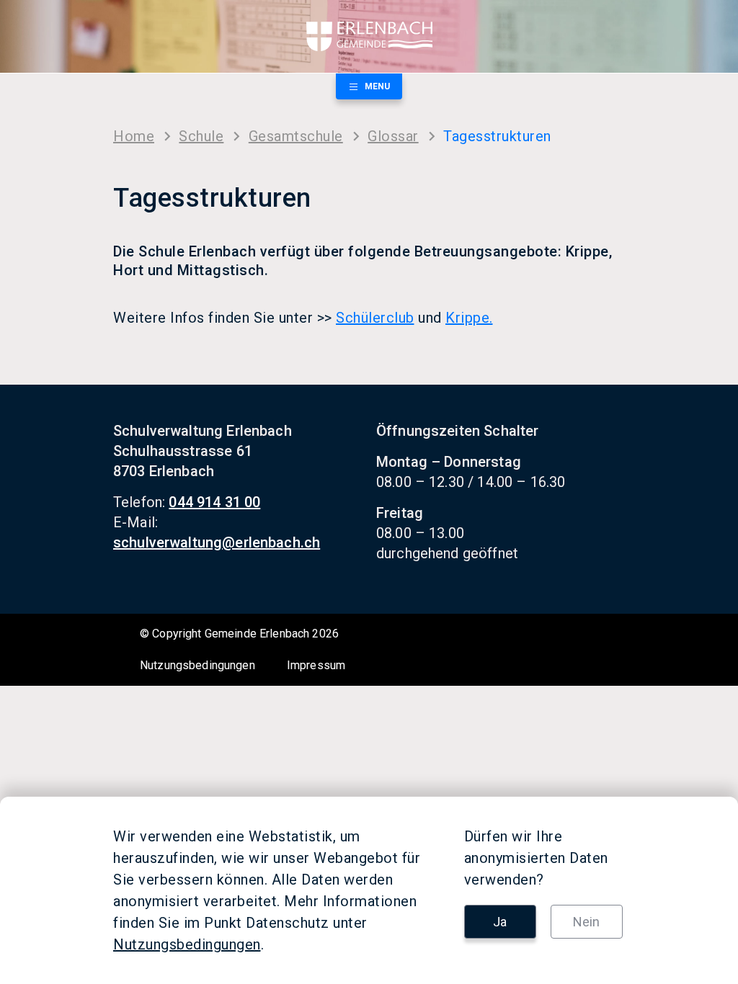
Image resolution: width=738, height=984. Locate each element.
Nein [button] (586, 921)
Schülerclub (375, 317)
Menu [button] (377, 86)
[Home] (369, 36)
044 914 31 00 (214, 502)
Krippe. (469, 317)
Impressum (316, 665)
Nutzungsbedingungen (197, 665)
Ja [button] (500, 921)
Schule (201, 136)
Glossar (393, 136)
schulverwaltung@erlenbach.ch (216, 542)
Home (133, 136)
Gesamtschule (296, 136)
